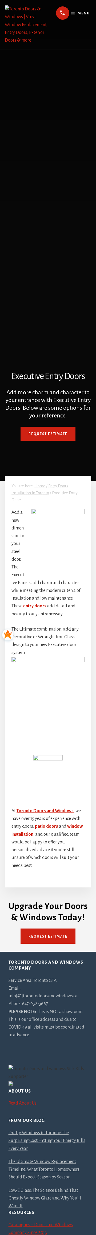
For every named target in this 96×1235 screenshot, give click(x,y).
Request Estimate (48, 434)
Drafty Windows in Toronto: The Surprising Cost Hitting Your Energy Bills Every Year (47, 1140)
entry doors (34, 606)
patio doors (46, 826)
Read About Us (23, 1103)
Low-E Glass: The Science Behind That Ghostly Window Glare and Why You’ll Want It (45, 1198)
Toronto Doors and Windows (45, 810)
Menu (84, 13)
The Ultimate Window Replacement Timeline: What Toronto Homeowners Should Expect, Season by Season (44, 1169)
